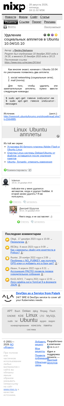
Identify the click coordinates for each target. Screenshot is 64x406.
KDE (21, 315)
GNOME (11, 316)
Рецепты (11, 21)
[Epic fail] (45, 34)
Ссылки (24, 21)
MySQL (50, 315)
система (31, 329)
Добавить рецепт (40, 343)
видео (52, 321)
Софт (34, 16)
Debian (26, 310)
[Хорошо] (52, 34)
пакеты (48, 325)
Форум (23, 16)
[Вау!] (56, 34)
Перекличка (17, 241)
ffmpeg (43, 311)
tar (16, 321)
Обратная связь (41, 363)
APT (9, 310)
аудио (43, 321)
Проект (36, 21)
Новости (10, 16)
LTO (42, 316)
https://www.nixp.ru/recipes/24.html (23, 62)
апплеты (30, 134)
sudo (10, 321)
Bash (17, 311)
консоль (36, 325)
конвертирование (20, 325)
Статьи (44, 16)
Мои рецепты (40, 350)
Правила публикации (42, 357)
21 (28, 242)
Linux (20, 130)
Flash (52, 311)
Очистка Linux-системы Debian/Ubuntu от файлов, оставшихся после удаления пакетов (31, 155)
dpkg (35, 311)
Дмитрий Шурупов (52, 361)
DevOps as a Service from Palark (38, 293)
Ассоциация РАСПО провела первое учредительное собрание (31, 272)
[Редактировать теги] (58, 136)
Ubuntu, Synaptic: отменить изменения (29, 161)
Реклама (49, 21)
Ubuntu (38, 130)
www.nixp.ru (10, 389)
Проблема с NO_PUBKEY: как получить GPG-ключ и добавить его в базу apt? (33, 262)
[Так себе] (48, 34)
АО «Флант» (9, 346)
